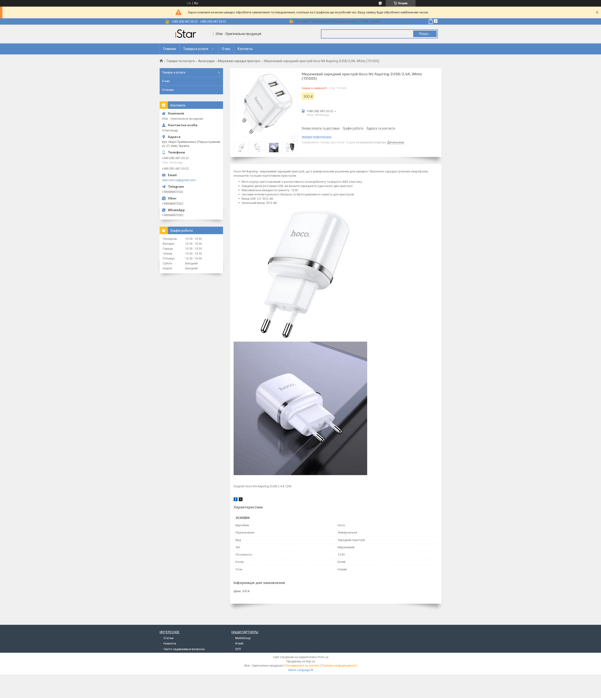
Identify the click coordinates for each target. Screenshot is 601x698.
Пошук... (425, 33)
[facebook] (236, 500)
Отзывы (168, 90)
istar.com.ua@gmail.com (179, 180)
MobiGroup (243, 638)
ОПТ (238, 649)
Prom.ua (323, 657)
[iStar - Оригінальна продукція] (186, 34)
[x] (241, 500)
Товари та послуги (180, 61)
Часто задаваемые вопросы (184, 649)
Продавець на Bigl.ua (300, 661)
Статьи (168, 638)
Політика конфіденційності (339, 665)
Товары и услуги (195, 49)
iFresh (239, 643)
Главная (169, 49)
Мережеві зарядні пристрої (239, 61)
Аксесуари (206, 61)
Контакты (245, 49)
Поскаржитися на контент (302, 665)
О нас (226, 49)
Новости (169, 643)
